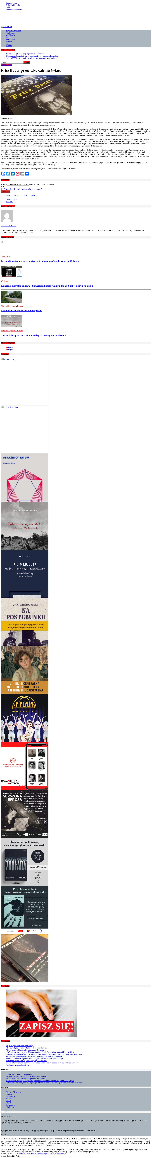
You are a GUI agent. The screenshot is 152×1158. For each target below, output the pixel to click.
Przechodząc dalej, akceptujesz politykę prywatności (23, 189)
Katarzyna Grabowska (8, 226)
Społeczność (10, 39)
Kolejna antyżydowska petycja (17, 1065)
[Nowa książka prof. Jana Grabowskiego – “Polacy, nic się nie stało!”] (11, 327)
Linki (8, 7)
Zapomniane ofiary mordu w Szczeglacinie (21, 310)
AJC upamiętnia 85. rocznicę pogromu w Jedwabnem (26, 1050)
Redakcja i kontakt (13, 5)
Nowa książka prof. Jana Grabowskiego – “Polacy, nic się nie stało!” (34, 335)
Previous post (12, 199)
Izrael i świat (10, 35)
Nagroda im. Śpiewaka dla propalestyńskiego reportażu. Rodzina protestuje (34, 1056)
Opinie (8, 44)
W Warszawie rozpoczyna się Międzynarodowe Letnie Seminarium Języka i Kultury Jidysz (40, 1052)
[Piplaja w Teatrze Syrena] (24, 741)
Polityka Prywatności (14, 9)
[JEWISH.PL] (76, 27)
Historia (9, 41)
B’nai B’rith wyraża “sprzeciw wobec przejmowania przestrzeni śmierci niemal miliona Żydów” (42, 1063)
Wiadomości (10, 33)
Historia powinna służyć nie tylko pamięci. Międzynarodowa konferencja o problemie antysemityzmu (44, 1054)
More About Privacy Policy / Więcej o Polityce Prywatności (43, 1154)
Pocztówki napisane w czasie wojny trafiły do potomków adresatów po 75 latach (40, 261)
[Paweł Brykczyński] (24, 981)
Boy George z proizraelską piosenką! (19, 1046)
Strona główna (11, 3)
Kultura (8, 37)
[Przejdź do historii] (24, 789)
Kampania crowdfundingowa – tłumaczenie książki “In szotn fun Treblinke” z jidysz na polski (47, 286)
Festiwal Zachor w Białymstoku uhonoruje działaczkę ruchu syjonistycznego (34, 1059)
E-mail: (3, 186)
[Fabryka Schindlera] (24, 453)
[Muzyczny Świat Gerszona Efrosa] (24, 837)
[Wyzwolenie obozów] (24, 933)
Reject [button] (18, 1154)
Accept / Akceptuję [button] (8, 1154)
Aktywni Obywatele (13, 31)
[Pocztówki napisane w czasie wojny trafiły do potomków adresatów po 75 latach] (11, 252)
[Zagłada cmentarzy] (24, 405)
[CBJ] (24, 693)
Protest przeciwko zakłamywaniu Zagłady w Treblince (26, 1061)
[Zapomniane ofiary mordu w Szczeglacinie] (11, 302)
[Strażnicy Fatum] (24, 501)
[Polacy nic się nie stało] (24, 549)
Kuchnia (9, 46)
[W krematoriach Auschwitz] (24, 597)
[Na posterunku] (24, 645)
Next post (9, 202)
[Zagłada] (24, 885)
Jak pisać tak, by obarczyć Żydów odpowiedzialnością (26, 1048)
